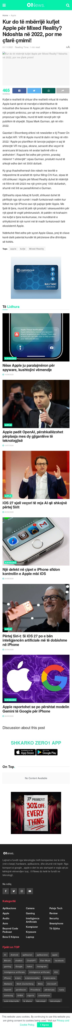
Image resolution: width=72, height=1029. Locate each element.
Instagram (42, 966)
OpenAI (7, 989)
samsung (8, 995)
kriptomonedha (32, 978)
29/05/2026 (9, 716)
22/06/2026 (9, 649)
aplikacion (27, 954)
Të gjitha (54, 928)
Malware (8, 983)
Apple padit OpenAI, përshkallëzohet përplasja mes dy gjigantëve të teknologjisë (33, 436)
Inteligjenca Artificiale (32, 920)
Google (19, 966)
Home (5, 15)
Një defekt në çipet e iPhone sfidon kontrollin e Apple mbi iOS (31, 571)
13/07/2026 (9, 445)
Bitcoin (7, 960)
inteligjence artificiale (39, 972)
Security (54, 918)
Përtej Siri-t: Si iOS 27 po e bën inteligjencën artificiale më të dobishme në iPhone (35, 640)
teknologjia (55, 1001)
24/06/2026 (9, 578)
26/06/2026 (9, 512)
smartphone (44, 995)
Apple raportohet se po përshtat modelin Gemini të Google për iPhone (36, 709)
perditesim (21, 989)
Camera (30, 908)
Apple (13, 15)
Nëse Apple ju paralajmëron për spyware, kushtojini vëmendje (29, 367)
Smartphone (56, 923)
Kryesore (10, 358)
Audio (6, 918)
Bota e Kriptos (11, 937)
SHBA (20, 995)
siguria (30, 995)
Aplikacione (9, 908)
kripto (18, 978)
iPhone (7, 978)
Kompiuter (32, 926)
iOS (56, 972)
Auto (5, 923)
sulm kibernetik (11, 1001)
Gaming (30, 913)
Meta (40, 983)
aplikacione (42, 954)
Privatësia (35, 989)
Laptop (30, 937)
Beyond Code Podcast (10, 930)
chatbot (18, 960)
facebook (59, 960)
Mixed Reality (36, 248)
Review (53, 913)
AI (5, 954)
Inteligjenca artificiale (14, 972)
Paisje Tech (55, 908)
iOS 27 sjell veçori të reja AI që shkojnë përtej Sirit (35, 505)
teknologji (41, 1001)
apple (13, 248)
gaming (7, 966)
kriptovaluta (49, 978)
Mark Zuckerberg (25, 983)
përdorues (50, 989)
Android (14, 954)
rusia (61, 989)
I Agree (44, 1024)
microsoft (51, 983)
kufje (22, 248)
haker (29, 966)
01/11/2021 (8, 47)
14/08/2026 (9, 374)
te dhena (27, 1001)
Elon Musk (45, 960)
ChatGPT (31, 960)
